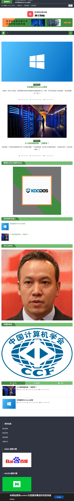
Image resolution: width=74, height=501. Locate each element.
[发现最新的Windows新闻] (36, 62)
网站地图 (26, 5)
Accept (59, 497)
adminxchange (36, 99)
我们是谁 (5, 429)
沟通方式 (19, 5)
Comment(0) (49, 99)
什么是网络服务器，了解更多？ (37, 143)
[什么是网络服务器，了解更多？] (36, 121)
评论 (62, 383)
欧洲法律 (33, 5)
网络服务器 (37, 85)
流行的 (14, 383)
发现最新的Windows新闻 (22, 2)
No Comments (44, 389)
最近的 (38, 383)
